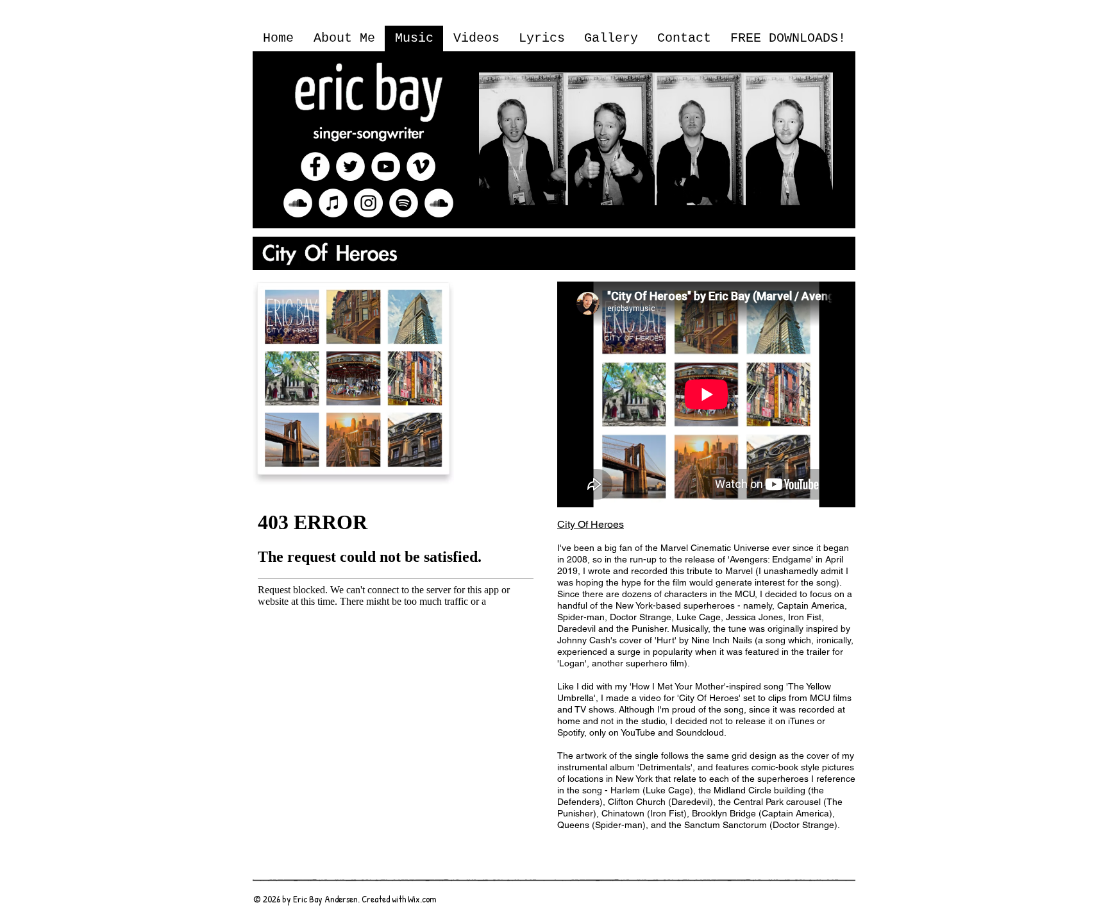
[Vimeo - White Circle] (421, 166)
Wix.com (422, 899)
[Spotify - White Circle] (403, 203)
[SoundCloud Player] (396, 551)
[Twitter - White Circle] (350, 166)
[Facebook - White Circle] (315, 166)
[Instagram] (368, 203)
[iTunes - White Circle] (333, 203)
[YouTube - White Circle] (385, 166)
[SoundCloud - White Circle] (297, 203)
